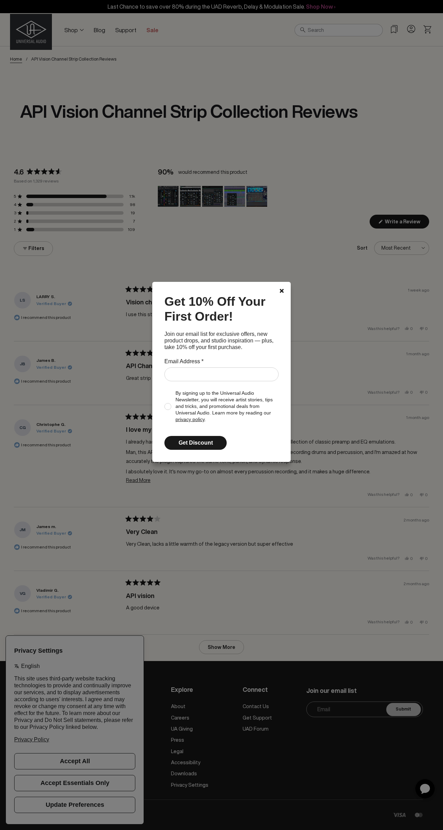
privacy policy (190, 419)
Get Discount (196, 443)
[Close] (281, 291)
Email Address (184, 361)
